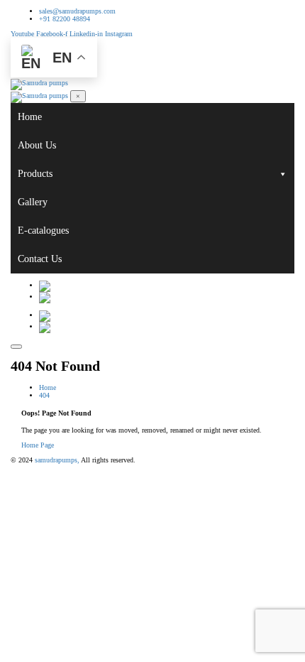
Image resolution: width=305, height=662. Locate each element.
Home (30, 117)
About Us (37, 145)
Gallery (33, 202)
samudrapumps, (57, 460)
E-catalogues (43, 230)
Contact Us (40, 259)
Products (35, 173)
